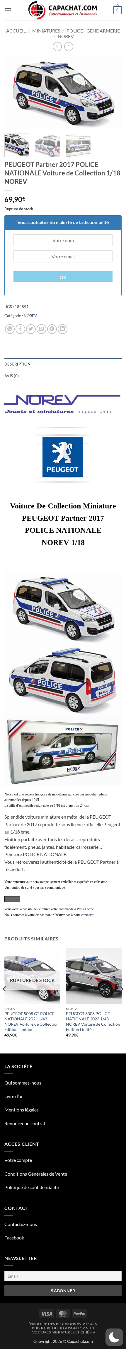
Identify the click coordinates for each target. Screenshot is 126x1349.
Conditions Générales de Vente (35, 1173)
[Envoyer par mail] (41, 329)
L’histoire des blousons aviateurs (62, 1323)
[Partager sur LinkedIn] (62, 329)
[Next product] (57, 46)
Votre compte (18, 1160)
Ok (63, 277)
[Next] (112, 93)
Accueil (16, 30)
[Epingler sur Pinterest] (52, 329)
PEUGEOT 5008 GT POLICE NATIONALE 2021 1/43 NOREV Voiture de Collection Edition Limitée (31, 1021)
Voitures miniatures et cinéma (64, 1332)
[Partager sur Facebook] (20, 329)
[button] (7, 10)
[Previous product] (68, 46)
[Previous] (14, 93)
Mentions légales (21, 1109)
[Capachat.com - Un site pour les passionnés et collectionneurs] (63, 10)
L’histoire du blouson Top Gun (63, 1328)
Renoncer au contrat (24, 1123)
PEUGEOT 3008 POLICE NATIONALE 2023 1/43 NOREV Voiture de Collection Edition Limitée (93, 1021)
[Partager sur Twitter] (31, 329)
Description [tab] (17, 364)
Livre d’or (13, 1096)
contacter (87, 915)
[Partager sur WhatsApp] (10, 329)
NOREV (66, 36)
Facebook (14, 1237)
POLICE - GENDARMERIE (93, 30)
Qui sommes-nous (22, 1082)
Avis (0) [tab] (11, 375)
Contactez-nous (20, 1224)
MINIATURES (46, 30)
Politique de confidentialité (31, 1187)
